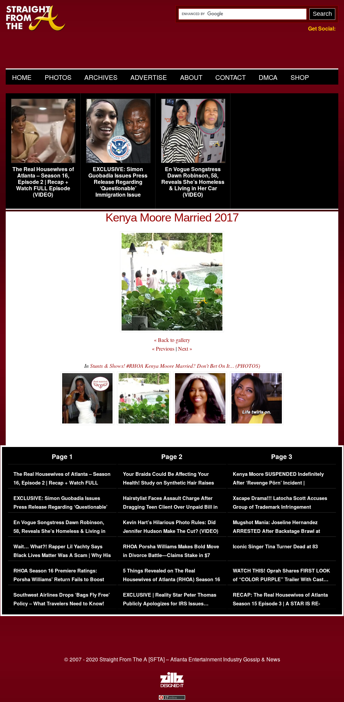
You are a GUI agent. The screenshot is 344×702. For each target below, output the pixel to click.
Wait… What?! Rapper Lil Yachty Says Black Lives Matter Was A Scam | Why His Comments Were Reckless (62, 555)
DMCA (268, 77)
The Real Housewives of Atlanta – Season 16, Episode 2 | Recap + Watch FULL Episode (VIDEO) (43, 182)
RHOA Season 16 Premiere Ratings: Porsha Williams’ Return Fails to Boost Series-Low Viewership (58, 579)
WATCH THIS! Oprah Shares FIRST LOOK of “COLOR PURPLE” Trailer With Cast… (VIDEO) (281, 579)
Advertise (148, 77)
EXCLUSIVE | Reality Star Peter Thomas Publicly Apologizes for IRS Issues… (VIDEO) (169, 603)
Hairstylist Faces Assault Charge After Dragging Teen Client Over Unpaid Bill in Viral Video (170, 507)
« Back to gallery (172, 339)
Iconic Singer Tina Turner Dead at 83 (275, 546)
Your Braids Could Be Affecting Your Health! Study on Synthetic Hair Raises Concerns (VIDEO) (168, 482)
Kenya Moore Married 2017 (172, 217)
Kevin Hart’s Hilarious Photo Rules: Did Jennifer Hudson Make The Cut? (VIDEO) (170, 527)
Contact (230, 77)
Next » (185, 348)
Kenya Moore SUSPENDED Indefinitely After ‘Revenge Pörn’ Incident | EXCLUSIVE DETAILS (278, 482)
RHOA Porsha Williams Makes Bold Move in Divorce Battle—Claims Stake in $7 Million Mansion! (171, 555)
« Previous (163, 348)
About (191, 77)
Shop (300, 77)
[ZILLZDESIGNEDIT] (172, 686)
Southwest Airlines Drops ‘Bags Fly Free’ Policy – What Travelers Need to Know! (61, 599)
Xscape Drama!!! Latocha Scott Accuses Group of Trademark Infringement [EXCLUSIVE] (280, 507)
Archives (101, 77)
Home (22, 77)
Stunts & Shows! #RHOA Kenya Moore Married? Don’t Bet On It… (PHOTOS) (175, 365)
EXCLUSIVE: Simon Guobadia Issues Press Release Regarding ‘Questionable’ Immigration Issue (117, 182)
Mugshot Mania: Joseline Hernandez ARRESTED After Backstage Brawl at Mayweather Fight (276, 531)
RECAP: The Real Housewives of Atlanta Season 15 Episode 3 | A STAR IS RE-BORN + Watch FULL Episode (280, 603)
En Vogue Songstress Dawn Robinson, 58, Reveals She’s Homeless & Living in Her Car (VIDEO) (192, 182)
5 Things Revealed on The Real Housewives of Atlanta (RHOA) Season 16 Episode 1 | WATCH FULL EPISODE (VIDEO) (171, 583)
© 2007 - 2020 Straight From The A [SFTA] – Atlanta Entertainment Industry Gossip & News (172, 659)
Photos (58, 77)
